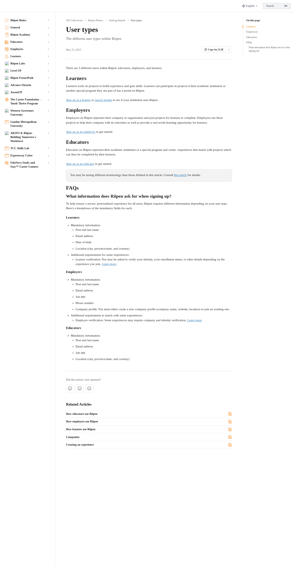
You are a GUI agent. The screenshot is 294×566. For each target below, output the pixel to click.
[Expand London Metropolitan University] (48, 122)
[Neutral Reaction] (80, 388)
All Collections (74, 20)
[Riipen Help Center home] (4, 6)
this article (180, 175)
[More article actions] (229, 49)
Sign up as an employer (80, 131)
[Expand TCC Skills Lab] (48, 148)
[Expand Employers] (48, 49)
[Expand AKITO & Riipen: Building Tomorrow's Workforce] (48, 133)
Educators (251, 37)
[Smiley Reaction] (89, 388)
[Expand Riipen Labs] (48, 63)
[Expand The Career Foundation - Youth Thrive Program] (48, 99)
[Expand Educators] (48, 42)
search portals (103, 100)
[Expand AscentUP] (48, 92)
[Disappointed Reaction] (70, 388)
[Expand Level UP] (48, 71)
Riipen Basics (95, 20)
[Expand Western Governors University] (48, 111)
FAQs (249, 42)
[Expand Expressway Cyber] (48, 155)
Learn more (109, 264)
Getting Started (117, 20)
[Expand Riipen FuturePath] (48, 78)
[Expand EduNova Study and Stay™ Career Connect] (48, 163)
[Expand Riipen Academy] (48, 35)
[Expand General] (48, 27)
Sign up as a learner (78, 100)
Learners (250, 26)
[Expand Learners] (48, 56)
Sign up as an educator (80, 163)
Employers (252, 31)
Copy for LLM (215, 49)
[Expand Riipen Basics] (48, 20)
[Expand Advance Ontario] (48, 85)
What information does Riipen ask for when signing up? (269, 49)
